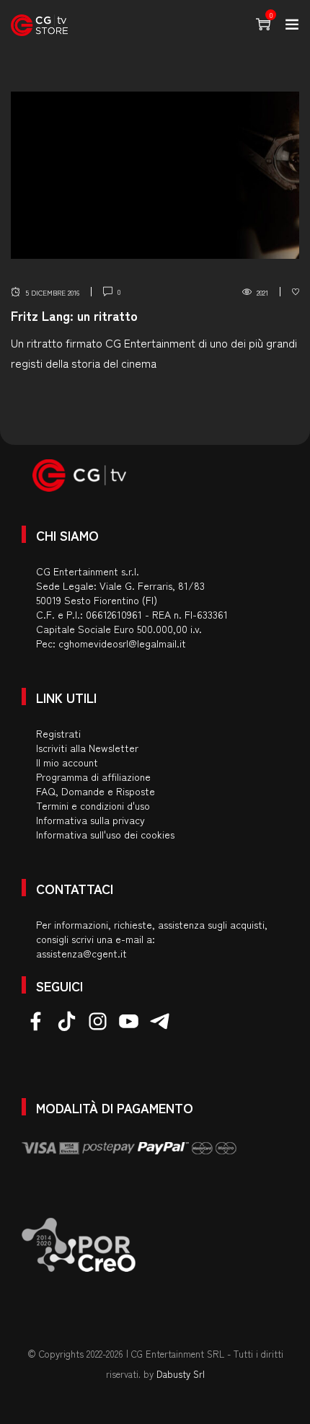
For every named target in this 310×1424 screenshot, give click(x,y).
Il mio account (67, 762)
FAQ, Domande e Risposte (95, 791)
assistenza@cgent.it (81, 953)
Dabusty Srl (180, 1374)
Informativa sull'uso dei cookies (105, 834)
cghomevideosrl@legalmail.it (122, 643)
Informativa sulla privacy (90, 820)
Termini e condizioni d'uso (93, 805)
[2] (295, 292)
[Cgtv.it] (39, 25)
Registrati (58, 733)
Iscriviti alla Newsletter (87, 747)
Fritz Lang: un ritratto (74, 315)
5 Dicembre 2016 (52, 292)
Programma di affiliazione (93, 776)
